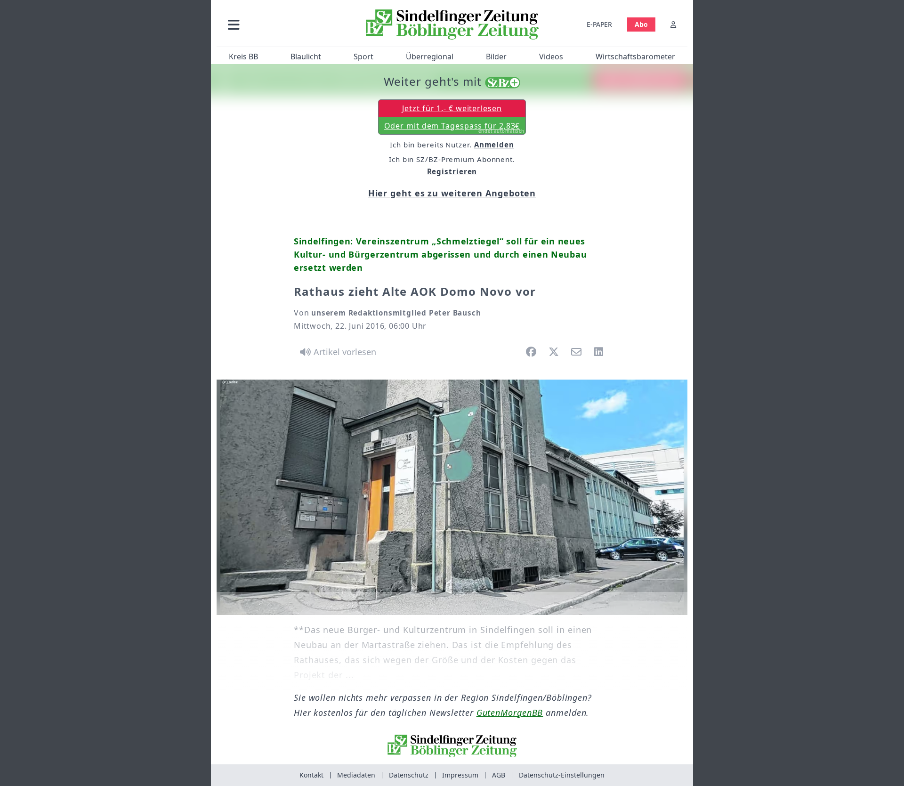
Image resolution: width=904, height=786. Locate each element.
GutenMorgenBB (509, 712)
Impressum (460, 774)
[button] (284, 24)
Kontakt (311, 774)
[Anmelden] (673, 24)
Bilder (496, 56)
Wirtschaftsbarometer (635, 56)
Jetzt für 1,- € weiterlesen (451, 108)
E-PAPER (599, 24)
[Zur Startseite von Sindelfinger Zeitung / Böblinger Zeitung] (452, 24)
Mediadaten (356, 774)
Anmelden (494, 144)
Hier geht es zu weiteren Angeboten (452, 193)
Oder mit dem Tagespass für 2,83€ (454, 128)
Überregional (429, 56)
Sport (363, 56)
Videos (551, 56)
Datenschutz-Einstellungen (562, 774)
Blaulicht (306, 56)
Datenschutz (408, 774)
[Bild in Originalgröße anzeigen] (452, 497)
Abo (641, 24)
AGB (498, 774)
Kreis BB (243, 56)
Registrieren (452, 171)
